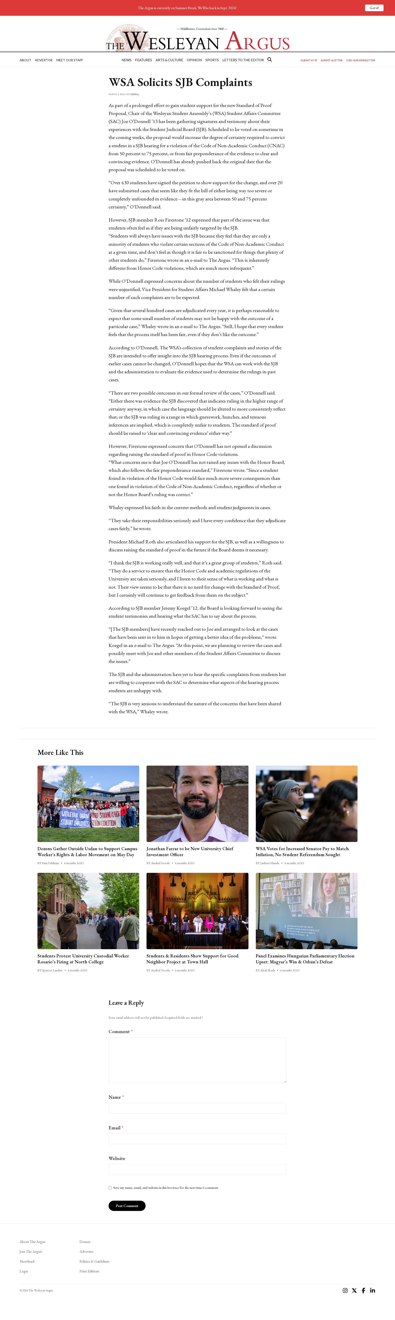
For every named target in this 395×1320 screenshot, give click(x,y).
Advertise (44, 60)
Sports (212, 60)
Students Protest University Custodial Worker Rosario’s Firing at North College (83, 959)
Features (143, 60)
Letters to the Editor (243, 60)
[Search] (270, 59)
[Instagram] (345, 1290)
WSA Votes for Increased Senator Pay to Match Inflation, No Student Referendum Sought (302, 852)
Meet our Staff (69, 60)
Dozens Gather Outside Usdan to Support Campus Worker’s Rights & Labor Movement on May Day (87, 852)
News (126, 60)
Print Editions (89, 1271)
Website (117, 1158)
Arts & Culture (169, 60)
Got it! (374, 7)
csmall (135, 94)
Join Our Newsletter (360, 60)
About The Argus (32, 1241)
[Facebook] (363, 1290)
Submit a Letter (331, 60)
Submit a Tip (309, 60)
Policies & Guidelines (94, 1261)
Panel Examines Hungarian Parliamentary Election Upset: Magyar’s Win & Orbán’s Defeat (305, 959)
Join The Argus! (31, 1251)
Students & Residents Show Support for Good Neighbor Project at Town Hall (192, 959)
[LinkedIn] (372, 1290)
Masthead (27, 1261)
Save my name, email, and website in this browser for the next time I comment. (166, 1187)
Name (116, 1097)
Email (116, 1127)
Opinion (194, 60)
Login (24, 1271)
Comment (121, 1031)
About (25, 60)
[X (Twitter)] (354, 1290)
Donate (85, 1241)
